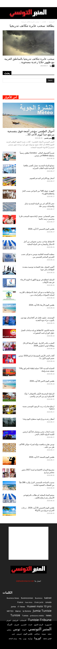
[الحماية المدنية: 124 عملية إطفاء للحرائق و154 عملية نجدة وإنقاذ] (9, 371)
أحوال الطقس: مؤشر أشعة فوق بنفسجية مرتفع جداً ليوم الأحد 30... (30, 133)
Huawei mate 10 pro (39, 606)
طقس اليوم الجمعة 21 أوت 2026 (41, 457)
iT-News (21, 606)
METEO (10, 611)
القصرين (23, 625)
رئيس (9, 629)
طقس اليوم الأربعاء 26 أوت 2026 (41, 305)
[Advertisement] (28, 543)
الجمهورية (48, 625)
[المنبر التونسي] (28, 13)
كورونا (37, 638)
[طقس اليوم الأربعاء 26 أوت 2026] (9, 308)
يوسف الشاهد (13, 638)
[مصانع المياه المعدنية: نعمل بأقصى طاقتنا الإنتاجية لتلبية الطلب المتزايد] (9, 168)
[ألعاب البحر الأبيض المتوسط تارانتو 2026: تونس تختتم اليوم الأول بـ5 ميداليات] (9, 358)
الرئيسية (51, 22)
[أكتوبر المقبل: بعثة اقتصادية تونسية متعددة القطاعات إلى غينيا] (9, 270)
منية (51, 66)
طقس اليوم (27, 634)
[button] (53, 3)
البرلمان (15, 620)
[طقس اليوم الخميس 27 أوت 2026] (9, 232)
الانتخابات (23, 620)
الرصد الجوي (38, 624)
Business (38, 598)
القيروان (16, 625)
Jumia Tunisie (42, 610)
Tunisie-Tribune (39, 619)
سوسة (44, 634)
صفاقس (37, 634)
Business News (13, 598)
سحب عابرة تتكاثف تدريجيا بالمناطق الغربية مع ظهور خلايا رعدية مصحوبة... (29, 60)
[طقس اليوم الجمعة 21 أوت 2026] (9, 460)
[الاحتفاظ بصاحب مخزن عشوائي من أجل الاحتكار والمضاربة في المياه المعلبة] (9, 244)
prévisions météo (37, 615)
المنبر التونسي (39, 628)
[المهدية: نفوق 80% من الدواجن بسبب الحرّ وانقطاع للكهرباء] (9, 194)
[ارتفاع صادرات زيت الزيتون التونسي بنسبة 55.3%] (9, 409)
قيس (13, 634)
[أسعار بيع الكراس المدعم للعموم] (9, 181)
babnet (47, 597)
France (20, 602)
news (48, 615)
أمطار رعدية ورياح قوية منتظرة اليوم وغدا (38, 419)
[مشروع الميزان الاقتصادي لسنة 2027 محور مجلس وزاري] (9, 473)
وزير (24, 638)
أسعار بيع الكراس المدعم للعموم (42, 178)
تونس (16, 629)
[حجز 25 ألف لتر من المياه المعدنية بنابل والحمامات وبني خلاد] (9, 206)
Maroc (18, 611)
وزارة (30, 638)
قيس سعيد (47, 638)
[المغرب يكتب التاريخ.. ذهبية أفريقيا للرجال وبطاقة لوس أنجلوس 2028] (9, 346)
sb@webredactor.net (25, 581)
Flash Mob (28, 602)
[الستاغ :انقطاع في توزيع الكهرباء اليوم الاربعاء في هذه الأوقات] (9, 282)
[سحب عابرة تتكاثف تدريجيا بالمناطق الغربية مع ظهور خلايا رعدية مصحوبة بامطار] (28, 43)
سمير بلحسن (48, 138)
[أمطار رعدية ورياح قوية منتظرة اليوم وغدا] (9, 422)
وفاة (20, 638)
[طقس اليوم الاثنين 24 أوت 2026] (9, 384)
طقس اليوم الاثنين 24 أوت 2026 (42, 381)
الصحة (30, 625)
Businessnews (27, 598)
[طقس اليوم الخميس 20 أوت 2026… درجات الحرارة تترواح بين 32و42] (9, 511)
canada (48, 602)
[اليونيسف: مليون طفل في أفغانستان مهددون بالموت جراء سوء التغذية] (9, 320)
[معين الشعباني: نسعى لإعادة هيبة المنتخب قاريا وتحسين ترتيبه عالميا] (9, 219)
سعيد (49, 634)
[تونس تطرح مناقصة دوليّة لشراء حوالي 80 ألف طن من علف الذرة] (9, 447)
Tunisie (15, 615)
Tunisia (25, 615)
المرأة (9, 624)
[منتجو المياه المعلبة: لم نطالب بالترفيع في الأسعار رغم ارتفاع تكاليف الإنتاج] (9, 498)
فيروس (19, 634)
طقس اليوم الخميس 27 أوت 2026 (41, 229)
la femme (27, 611)
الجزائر (8, 620)
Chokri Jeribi (38, 602)
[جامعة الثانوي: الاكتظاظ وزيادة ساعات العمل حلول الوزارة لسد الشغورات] (9, 333)
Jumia (13, 606)
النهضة (24, 630)
